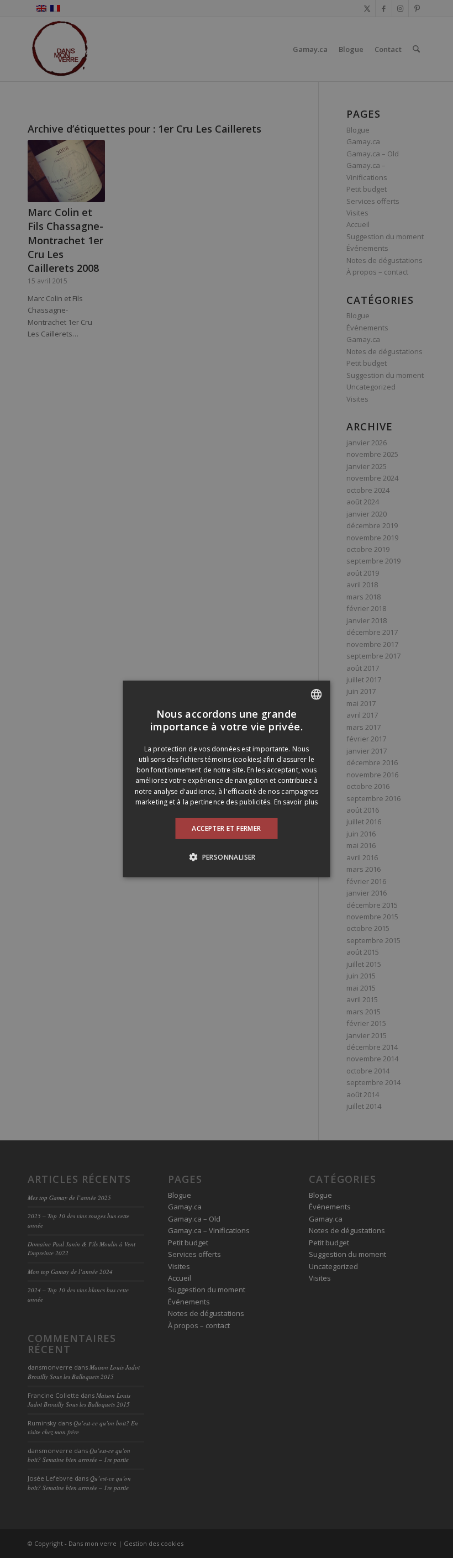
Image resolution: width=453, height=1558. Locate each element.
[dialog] (226, 779)
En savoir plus (296, 802)
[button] (226, 857)
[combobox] (316, 694)
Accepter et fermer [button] (226, 828)
